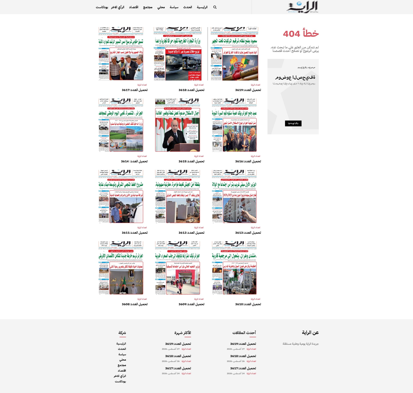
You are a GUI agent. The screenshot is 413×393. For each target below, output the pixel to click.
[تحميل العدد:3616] (234, 125)
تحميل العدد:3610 (248, 304)
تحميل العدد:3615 (191, 161)
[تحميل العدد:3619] (234, 53)
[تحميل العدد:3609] (177, 268)
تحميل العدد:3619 (248, 89)
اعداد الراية (255, 85)
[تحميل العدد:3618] (177, 53)
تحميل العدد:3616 (248, 161)
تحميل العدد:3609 (191, 304)
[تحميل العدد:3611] (121, 196)
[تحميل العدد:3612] (177, 196)
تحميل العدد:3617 (135, 89)
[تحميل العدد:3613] (234, 196)
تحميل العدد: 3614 (134, 161)
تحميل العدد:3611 (135, 232)
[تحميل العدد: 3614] (121, 125)
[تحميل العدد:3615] (177, 125)
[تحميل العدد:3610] (234, 268)
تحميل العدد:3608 (135, 304)
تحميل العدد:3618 (191, 89)
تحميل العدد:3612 (191, 232)
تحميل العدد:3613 (248, 232)
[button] (214, 7)
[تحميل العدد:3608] (121, 268)
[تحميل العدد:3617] (121, 53)
